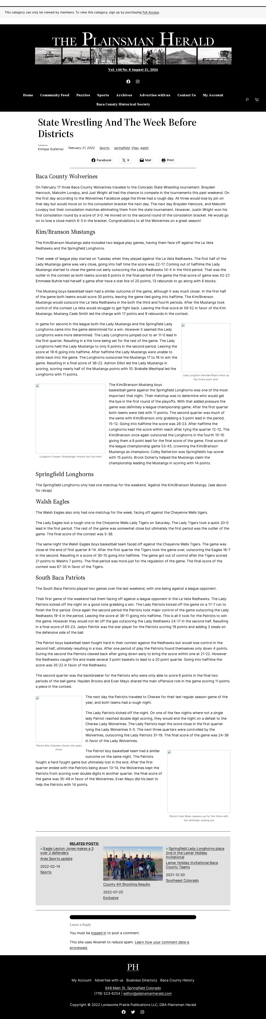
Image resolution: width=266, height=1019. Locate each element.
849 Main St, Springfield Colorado (133, 988)
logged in (98, 933)
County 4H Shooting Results (126, 884)
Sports (104, 148)
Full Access (151, 12)
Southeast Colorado (182, 880)
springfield (122, 148)
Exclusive (110, 898)
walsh (144, 148)
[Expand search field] (247, 100)
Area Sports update (56, 859)
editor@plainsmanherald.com (147, 993)
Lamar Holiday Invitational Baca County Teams (192, 865)
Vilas (134, 148)
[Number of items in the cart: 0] (256, 99)
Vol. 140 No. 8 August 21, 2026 (133, 69)
